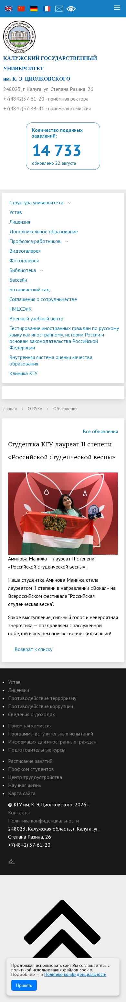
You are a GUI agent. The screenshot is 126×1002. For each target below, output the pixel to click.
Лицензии (18, 690)
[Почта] (59, 8)
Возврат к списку (33, 649)
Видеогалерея (25, 251)
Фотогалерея (24, 260)
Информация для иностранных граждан (52, 741)
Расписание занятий (30, 761)
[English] (8, 8)
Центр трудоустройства (35, 777)
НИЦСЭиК (20, 309)
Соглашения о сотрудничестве (43, 299)
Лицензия (19, 222)
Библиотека (22, 270)
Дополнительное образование (43, 231)
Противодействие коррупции (40, 706)
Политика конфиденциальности (43, 820)
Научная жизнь (24, 785)
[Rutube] (25, 853)
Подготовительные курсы (36, 749)
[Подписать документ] (12, 861)
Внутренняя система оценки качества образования (50, 360)
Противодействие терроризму (42, 698)
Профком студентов (31, 769)
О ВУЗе (35, 409)
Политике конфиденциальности (75, 974)
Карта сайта (22, 793)
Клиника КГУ (23, 373)
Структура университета (36, 202)
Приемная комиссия (30, 725)
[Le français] (46, 8)
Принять (24, 985)
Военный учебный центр (36, 318)
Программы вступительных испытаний (50, 733)
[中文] (21, 8)
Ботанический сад (29, 289)
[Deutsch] (33, 8)
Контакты (19, 812)
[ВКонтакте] (13, 853)
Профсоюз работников (35, 241)
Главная (9, 409)
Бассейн (18, 280)
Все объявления (100, 431)
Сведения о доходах (31, 714)
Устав (15, 212)
